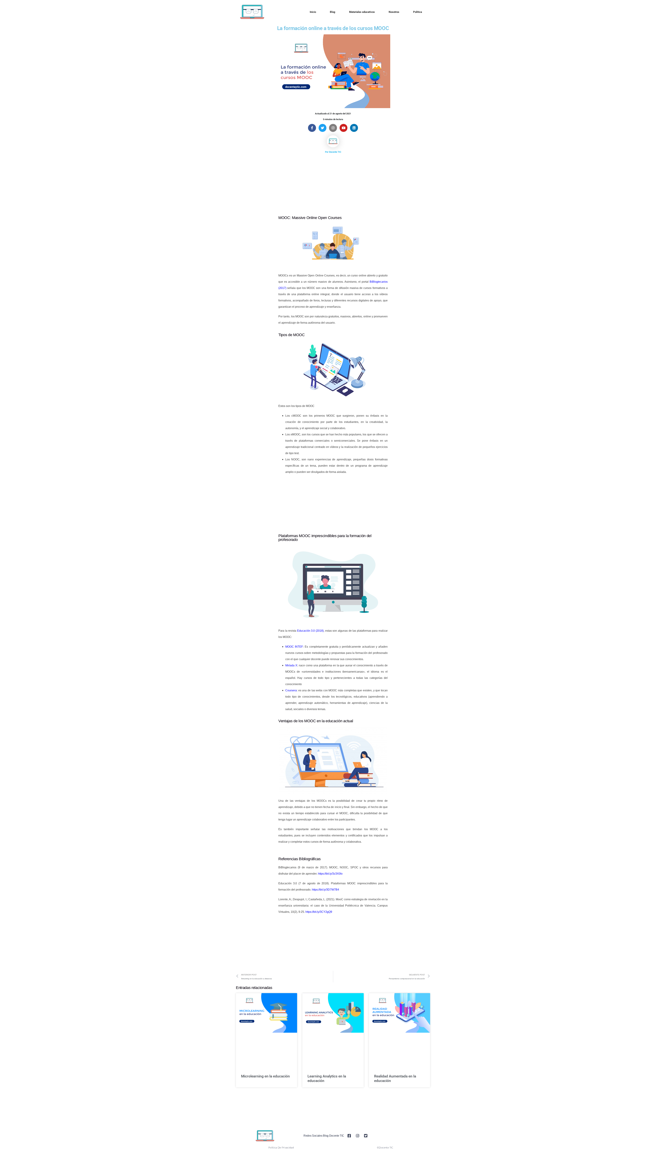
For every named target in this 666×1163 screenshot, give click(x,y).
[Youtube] (344, 128)
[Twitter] (323, 128)
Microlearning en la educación (265, 1076)
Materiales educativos (362, 12)
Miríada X (291, 665)
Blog (332, 12)
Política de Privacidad (281, 1147)
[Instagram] (333, 128)
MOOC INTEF (294, 646)
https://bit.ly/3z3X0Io (330, 873)
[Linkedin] (354, 128)
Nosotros (394, 12)
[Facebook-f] (312, 128)
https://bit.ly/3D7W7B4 (325, 889)
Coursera (291, 690)
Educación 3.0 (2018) (310, 630)
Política (417, 12)
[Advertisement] (333, 181)
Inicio (313, 12)
